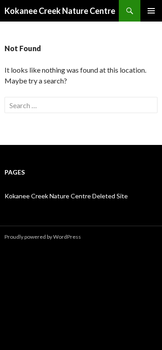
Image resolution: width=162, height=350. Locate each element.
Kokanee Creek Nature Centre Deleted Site (66, 196)
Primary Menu (151, 11)
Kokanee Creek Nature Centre (59, 11)
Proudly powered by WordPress (42, 236)
